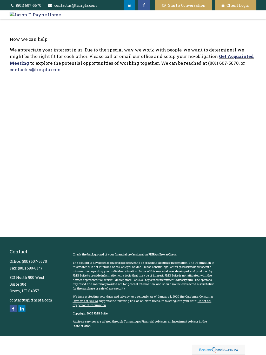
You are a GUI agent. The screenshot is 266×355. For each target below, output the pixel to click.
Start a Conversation (186, 5)
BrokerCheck (168, 254)
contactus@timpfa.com (75, 5)
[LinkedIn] (129, 5)
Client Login (238, 5)
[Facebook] (144, 5)
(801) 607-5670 (28, 5)
